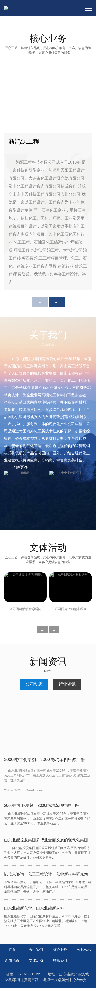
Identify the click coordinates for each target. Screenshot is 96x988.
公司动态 (34, 684)
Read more (37, 790)
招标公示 (84, 949)
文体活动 (36, 960)
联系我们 (60, 960)
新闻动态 (12, 960)
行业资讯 (67, 684)
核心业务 (60, 949)
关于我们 (36, 949)
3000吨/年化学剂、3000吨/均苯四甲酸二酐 (44, 759)
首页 (12, 949)
